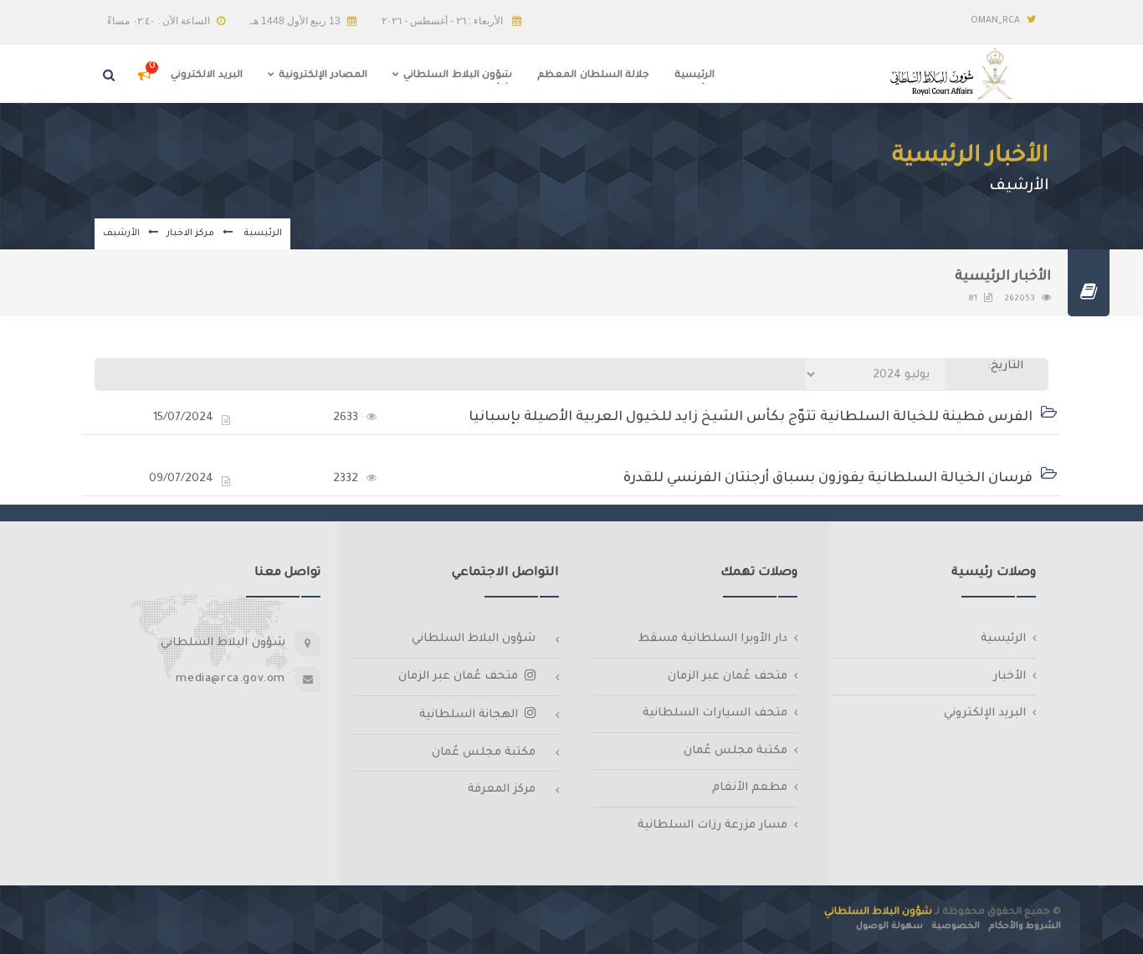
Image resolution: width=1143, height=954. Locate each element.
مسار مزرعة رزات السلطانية (712, 825)
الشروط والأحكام (1024, 926)
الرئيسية (261, 233)
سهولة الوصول (889, 926)
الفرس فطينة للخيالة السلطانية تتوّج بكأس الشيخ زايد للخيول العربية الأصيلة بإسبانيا (751, 417)
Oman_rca (995, 21)
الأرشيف (121, 233)
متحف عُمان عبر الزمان (727, 676)
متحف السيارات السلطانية (715, 713)
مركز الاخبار (190, 233)
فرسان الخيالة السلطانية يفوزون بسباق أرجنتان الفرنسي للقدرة (828, 478)
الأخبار (1009, 676)
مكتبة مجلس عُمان (735, 751)
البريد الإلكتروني (985, 713)
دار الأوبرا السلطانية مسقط (712, 639)
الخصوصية (955, 926)
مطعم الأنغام (749, 788)
